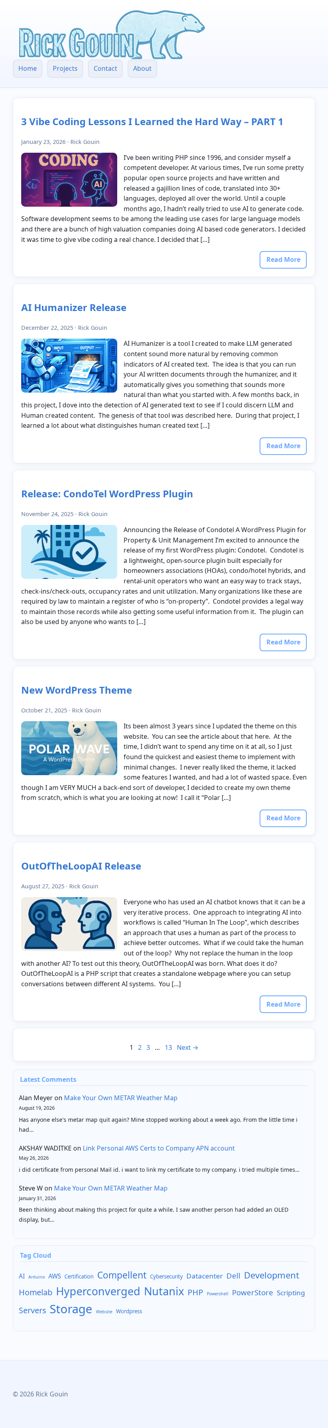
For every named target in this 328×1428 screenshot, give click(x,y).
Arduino (36, 1277)
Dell (233, 1275)
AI (22, 1276)
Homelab (35, 1292)
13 (168, 1047)
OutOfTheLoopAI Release (81, 865)
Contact (105, 68)
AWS (54, 1276)
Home (27, 68)
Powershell (217, 1293)
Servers (32, 1310)
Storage (71, 1309)
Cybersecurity (166, 1276)
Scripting (291, 1292)
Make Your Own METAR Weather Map (121, 1097)
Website (104, 1311)
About (142, 68)
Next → (187, 1047)
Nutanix (164, 1291)
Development (271, 1275)
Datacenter (204, 1275)
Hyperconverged (98, 1291)
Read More (283, 259)
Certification (79, 1276)
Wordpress (129, 1311)
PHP (195, 1292)
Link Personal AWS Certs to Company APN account (159, 1148)
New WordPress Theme (76, 689)
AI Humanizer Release (73, 307)
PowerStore (252, 1292)
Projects (65, 68)
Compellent (121, 1275)
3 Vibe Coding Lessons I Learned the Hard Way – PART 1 (152, 121)
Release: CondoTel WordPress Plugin (107, 493)
